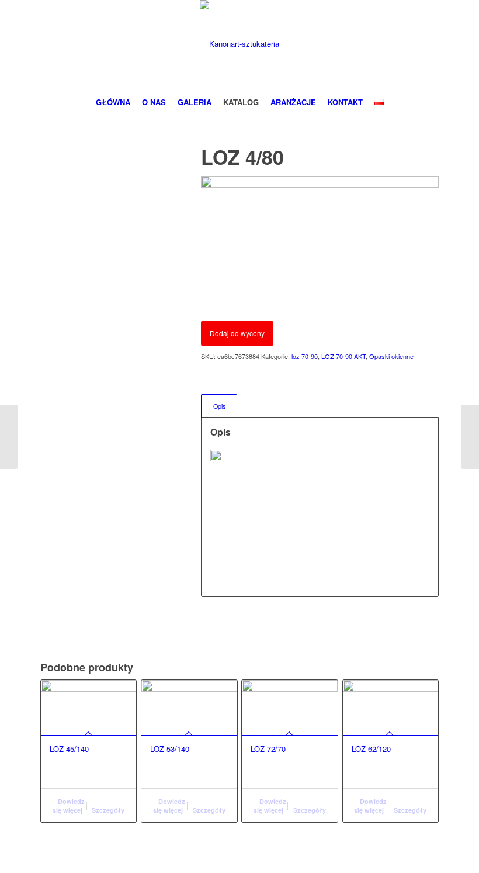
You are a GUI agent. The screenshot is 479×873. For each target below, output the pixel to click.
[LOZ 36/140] (470, 437)
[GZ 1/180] (9, 437)
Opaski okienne (391, 356)
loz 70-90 (304, 356)
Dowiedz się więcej (69, 806)
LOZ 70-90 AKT (343, 356)
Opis (219, 406)
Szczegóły (108, 810)
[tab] (219, 406)
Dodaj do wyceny (237, 333)
